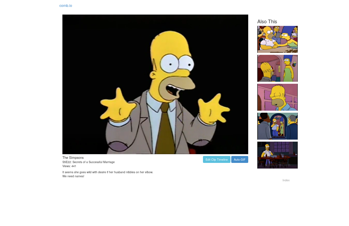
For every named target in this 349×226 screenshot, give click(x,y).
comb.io (65, 5)
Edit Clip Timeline (217, 159)
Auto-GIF (240, 159)
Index (286, 180)
